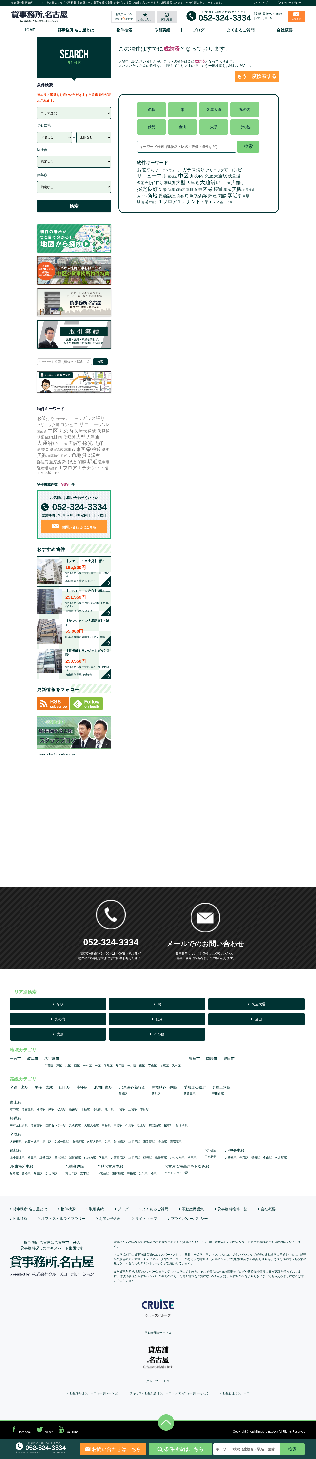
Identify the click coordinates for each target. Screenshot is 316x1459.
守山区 (152, 1065)
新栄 (163, 189)
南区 (142, 1065)
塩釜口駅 (45, 1157)
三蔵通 (172, 176)
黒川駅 (46, 1141)
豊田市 (229, 1058)
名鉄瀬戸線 (74, 1166)
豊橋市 (194, 1058)
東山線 (15, 1102)
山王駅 (64, 1087)
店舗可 (237, 182)
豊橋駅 (122, 1093)
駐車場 (244, 196)
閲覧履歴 (166, 19)
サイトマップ (260, 2)
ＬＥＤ (228, 202)
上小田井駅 (17, 1157)
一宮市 (15, 1058)
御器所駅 (155, 1125)
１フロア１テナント (179, 201)
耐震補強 (249, 190)
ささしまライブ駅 (176, 1173)
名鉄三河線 (221, 1087)
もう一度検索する (256, 76)
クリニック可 (217, 170)
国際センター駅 (55, 1125)
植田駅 (32, 1157)
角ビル (142, 196)
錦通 (212, 195)
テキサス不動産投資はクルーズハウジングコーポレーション (170, 1393)
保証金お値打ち (150, 183)
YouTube (72, 1432)
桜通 (218, 189)
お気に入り (145, 19)
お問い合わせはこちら (78, 527)
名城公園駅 (61, 1141)
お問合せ (296, 19)
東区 (202, 189)
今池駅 (97, 1109)
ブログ (198, 30)
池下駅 (109, 1109)
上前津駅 (134, 1141)
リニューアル (152, 175)
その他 (244, 127)
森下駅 (84, 1173)
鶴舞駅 (147, 1157)
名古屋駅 (28, 1109)
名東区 (164, 1065)
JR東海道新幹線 (131, 1087)
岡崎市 (211, 1058)
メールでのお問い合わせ (205, 943)
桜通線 (15, 1118)
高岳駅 (106, 1125)
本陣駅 (14, 1109)
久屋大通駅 (216, 176)
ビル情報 (20, 1218)
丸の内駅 (75, 1125)
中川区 (131, 1065)
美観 (237, 189)
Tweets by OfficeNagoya (56, 754)
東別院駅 (149, 1141)
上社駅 (132, 1109)
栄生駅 (143, 1173)
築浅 (227, 189)
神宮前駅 (103, 1173)
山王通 (226, 183)
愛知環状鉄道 (195, 1087)
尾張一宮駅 (44, 1087)
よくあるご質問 (241, 30)
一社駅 (121, 1109)
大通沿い (210, 182)
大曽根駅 (16, 1141)
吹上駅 (141, 1125)
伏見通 (234, 176)
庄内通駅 (60, 1157)
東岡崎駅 (118, 1173)
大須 (213, 127)
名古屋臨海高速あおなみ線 (187, 1166)
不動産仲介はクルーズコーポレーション (93, 1393)
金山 (182, 127)
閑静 (222, 195)
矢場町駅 (119, 1141)
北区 (68, 1065)
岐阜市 (32, 1058)
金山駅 (162, 1141)
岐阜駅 (14, 1173)
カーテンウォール (168, 170)
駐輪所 (153, 202)
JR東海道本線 (21, 1166)
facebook (25, 1432)
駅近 (232, 195)
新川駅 (156, 1093)
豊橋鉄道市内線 (165, 1087)
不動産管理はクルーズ (234, 1393)
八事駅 (192, 1157)
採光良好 (147, 189)
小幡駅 (82, 1087)
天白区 (176, 1065)
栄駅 (51, 1109)
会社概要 (285, 30)
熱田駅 (38, 1173)
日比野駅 (211, 1157)
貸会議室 (167, 195)
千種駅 (85, 1109)
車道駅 (118, 1125)
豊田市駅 (218, 1093)
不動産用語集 (193, 1209)
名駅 (151, 109)
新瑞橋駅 (182, 1125)
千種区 (48, 1065)
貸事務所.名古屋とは (76, 30)
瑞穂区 (108, 1065)
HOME (29, 30)
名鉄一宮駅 (19, 1087)
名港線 (210, 1150)
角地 (153, 195)
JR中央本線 (234, 1150)
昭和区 (180, 190)
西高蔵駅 (176, 1141)
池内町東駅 (103, 1087)
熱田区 (120, 1065)
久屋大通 (213, 109)
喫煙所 (169, 183)
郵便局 (182, 196)
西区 (77, 1065)
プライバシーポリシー (288, 2)
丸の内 (244, 109)
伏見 (151, 127)
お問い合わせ (110, 1218)
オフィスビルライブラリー (63, 1218)
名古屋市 (51, 1058)
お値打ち (146, 169)
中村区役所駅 (19, 1125)
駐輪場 (142, 202)
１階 (204, 202)
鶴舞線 (15, 1150)
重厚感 (195, 196)
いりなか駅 (177, 1157)
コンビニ (238, 169)
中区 (183, 176)
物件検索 (124, 30)
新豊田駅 (190, 1093)
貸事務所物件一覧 (232, 1209)
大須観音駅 (118, 1157)
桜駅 (154, 1173)
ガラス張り (193, 169)
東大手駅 (71, 1173)
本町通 (191, 189)
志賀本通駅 (32, 1141)
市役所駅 (78, 1141)
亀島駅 (41, 1109)
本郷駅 (144, 1109)
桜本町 (168, 1125)
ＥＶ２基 (216, 202)
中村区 (87, 1065)
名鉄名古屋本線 (110, 1166)
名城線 (15, 1134)
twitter (49, 1432)
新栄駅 (73, 1109)
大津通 (192, 182)
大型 (180, 182)
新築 (171, 190)
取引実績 (162, 30)
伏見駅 (61, 1109)
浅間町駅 (75, 1157)
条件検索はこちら (184, 1449)
